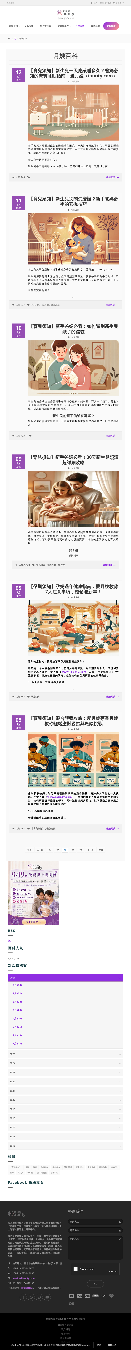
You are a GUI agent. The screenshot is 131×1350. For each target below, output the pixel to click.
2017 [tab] (12, 1127)
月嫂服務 (13, 25)
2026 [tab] (12, 977)
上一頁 (40, 849)
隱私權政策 (65, 1337)
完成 (99, 1345)
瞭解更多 (112, 1345)
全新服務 (28, 25)
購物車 (119, 2)
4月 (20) (17, 1018)
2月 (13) (17, 1035)
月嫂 (27, 1167)
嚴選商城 (95, 25)
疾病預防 (115, 1167)
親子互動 (54, 1172)
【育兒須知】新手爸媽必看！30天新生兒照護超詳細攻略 (73, 459)
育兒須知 (35, 304)
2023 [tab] (12, 1072)
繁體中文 (10, 2)
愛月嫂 (45, 304)
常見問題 (65, 1329)
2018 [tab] (12, 1118)
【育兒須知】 (38, 828)
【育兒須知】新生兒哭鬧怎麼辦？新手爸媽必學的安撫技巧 (73, 201)
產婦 (12, 1172)
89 (73, 849)
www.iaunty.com (74, 671)
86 (50, 849)
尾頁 (101, 849)
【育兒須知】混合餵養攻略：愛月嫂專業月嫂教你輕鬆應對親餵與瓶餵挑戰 (73, 720)
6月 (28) (17, 1001)
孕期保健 (45, 1167)
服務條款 (65, 1333)
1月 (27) (17, 1043)
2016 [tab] (12, 1136)
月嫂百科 (79, 25)
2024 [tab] (12, 1063)
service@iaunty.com (24, 1278)
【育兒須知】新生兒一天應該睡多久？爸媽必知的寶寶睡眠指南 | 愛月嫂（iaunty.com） (73, 73)
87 (58, 849)
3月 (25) (17, 1026)
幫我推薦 (111, 26)
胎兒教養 (103, 1167)
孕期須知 (35, 696)
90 (81, 849)
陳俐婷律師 (27, 1288)
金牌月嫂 (55, 304)
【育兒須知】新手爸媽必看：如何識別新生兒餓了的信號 (73, 329)
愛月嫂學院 (63, 25)
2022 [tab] (12, 1081)
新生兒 (30, 1172)
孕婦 (35, 1167)
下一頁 (90, 849)
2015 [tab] (12, 1145)
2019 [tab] (12, 1109)
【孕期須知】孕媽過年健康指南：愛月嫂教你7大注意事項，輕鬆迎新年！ (73, 589)
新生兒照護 (42, 1172)
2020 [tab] (12, 1099)
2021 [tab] (12, 1090)
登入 (95, 2)
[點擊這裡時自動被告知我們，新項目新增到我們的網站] (9, 940)
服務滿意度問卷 (65, 1325)
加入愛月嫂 (45, 25)
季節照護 (68, 1167)
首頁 (14, 38)
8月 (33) (17, 984)
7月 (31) (17, 993)
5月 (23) (17, 1010)
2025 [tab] (12, 1054)
